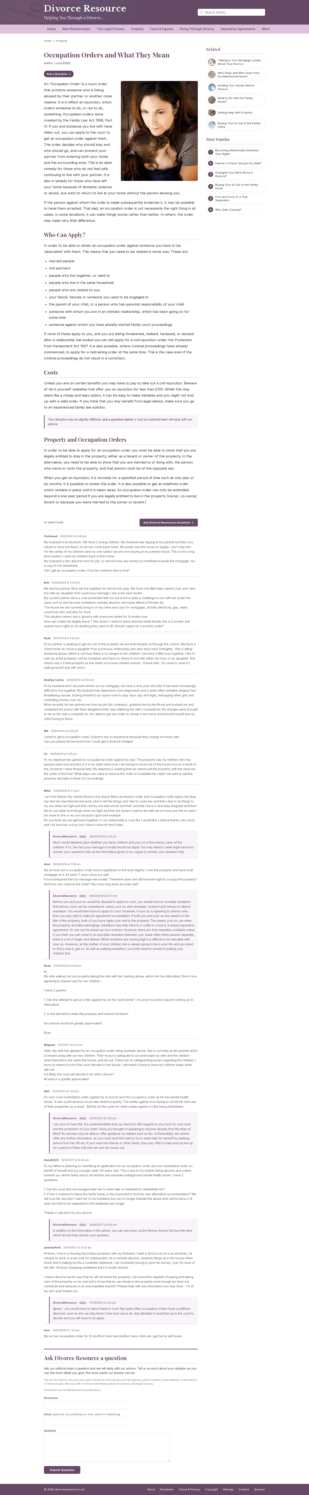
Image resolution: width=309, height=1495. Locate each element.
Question (50, 1430)
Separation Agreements (238, 29)
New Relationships (76, 29)
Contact (244, 1489)
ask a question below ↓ (119, 419)
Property (137, 29)
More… (267, 29)
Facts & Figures (161, 29)
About (151, 1489)
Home (51, 29)
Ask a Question (57, 74)
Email (82, 1414)
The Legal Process (110, 29)
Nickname (51, 1398)
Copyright (211, 1489)
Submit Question (62, 1470)
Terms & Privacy (189, 1489)
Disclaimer (167, 1489)
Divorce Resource (85, 8)
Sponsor (259, 1489)
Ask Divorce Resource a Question (166, 522)
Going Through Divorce (197, 29)
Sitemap (228, 1489)
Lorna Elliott (62, 63)
